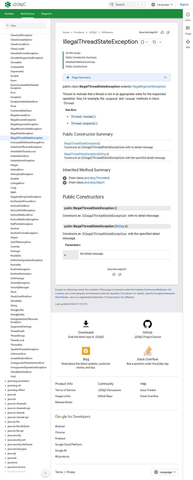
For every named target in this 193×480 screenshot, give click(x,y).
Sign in (184, 4)
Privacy (71, 472)
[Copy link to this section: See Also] (80, 110)
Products (79, 32)
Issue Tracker (148, 390)
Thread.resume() (83, 116)
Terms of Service (65, 390)
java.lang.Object (94, 182)
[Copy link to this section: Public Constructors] (107, 197)
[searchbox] (25, 26)
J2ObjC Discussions (109, 390)
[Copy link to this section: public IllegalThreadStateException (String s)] (132, 226)
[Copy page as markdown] (154, 42)
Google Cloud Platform (68, 444)
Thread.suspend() (84, 123)
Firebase (60, 438)
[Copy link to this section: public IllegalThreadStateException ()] (121, 208)
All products (62, 456)
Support (46, 13)
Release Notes (63, 402)
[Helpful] (162, 32)
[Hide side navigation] (45, 473)
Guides (9, 13)
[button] (24, 381)
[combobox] (127, 4)
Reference (27, 13)
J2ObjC (19, 4)
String (102, 154)
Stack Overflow (149, 396)
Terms (59, 472)
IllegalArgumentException (149, 86)
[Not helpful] (168, 32)
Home (66, 32)
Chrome (60, 432)
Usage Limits (62, 396)
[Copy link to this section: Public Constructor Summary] (116, 134)
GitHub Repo (105, 396)
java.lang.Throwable (97, 178)
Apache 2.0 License (121, 293)
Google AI (61, 450)
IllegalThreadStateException (81, 143)
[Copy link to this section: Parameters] (84, 245)
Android (60, 426)
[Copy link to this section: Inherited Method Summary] (114, 170)
